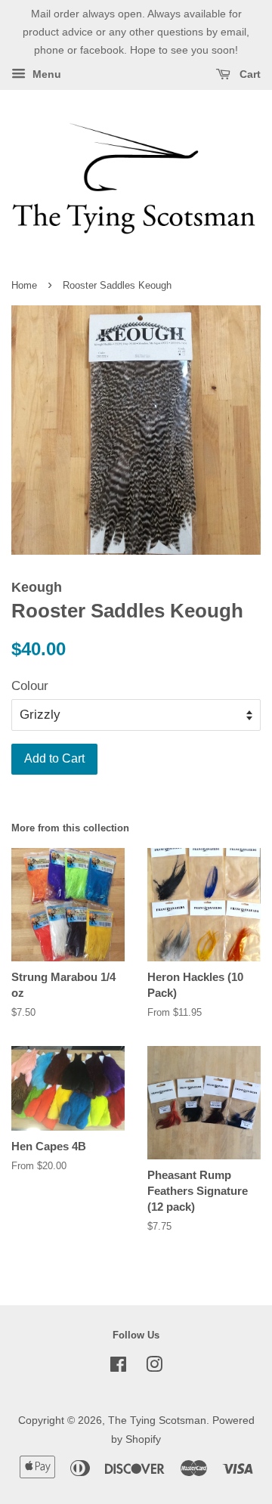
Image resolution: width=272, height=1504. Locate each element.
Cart (248, 75)
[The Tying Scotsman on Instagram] (154, 1367)
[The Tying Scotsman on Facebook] (118, 1367)
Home (24, 285)
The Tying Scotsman (157, 1420)
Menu (45, 75)
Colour (29, 686)
